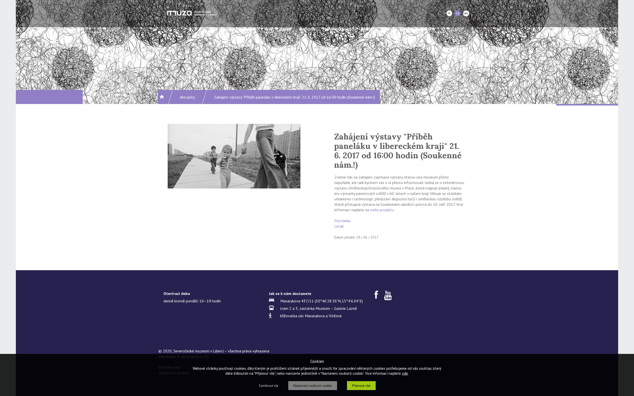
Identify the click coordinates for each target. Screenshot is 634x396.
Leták (339, 226)
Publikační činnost (339, 29)
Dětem (285, 29)
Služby (386, 29)
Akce (268, 29)
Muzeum (249, 29)
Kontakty (427, 29)
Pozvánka (342, 220)
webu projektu (382, 209)
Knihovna (307, 29)
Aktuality (227, 29)
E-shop (406, 29)
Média (368, 29)
